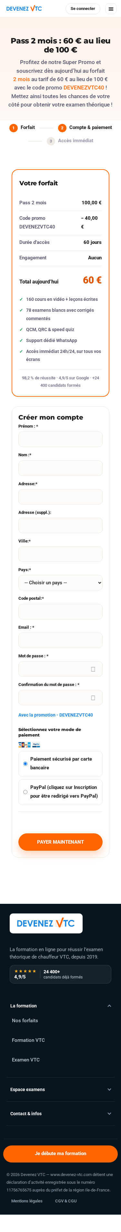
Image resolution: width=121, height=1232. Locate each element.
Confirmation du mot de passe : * (48, 684)
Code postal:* (31, 598)
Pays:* (24, 569)
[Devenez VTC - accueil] (46, 923)
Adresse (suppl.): (34, 512)
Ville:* (24, 541)
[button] (111, 8)
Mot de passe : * (33, 655)
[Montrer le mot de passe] (93, 669)
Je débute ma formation (60, 1153)
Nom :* (24, 454)
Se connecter (83, 8)
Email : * (26, 627)
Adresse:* (27, 483)
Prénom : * (28, 426)
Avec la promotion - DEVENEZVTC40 (55, 715)
